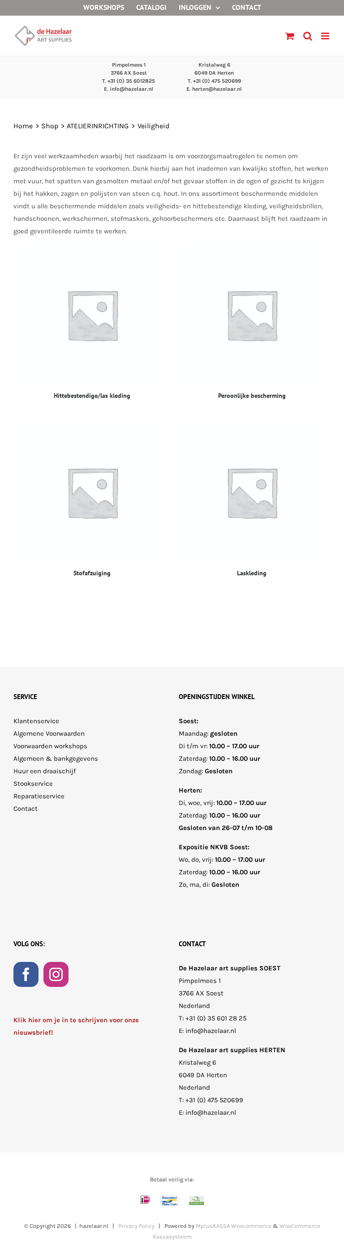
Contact (25, 809)
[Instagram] (56, 974)
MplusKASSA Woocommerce (233, 1225)
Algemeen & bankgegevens (55, 758)
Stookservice (33, 784)
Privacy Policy (136, 1225)
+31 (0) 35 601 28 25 (215, 1018)
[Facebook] (26, 974)
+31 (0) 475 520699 (214, 1100)
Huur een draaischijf (44, 771)
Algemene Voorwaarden (49, 733)
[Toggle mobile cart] (289, 36)
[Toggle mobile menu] (326, 36)
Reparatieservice (38, 796)
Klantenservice (36, 721)
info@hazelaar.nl (210, 1031)
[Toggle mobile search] (307, 36)
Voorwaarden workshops (50, 746)
